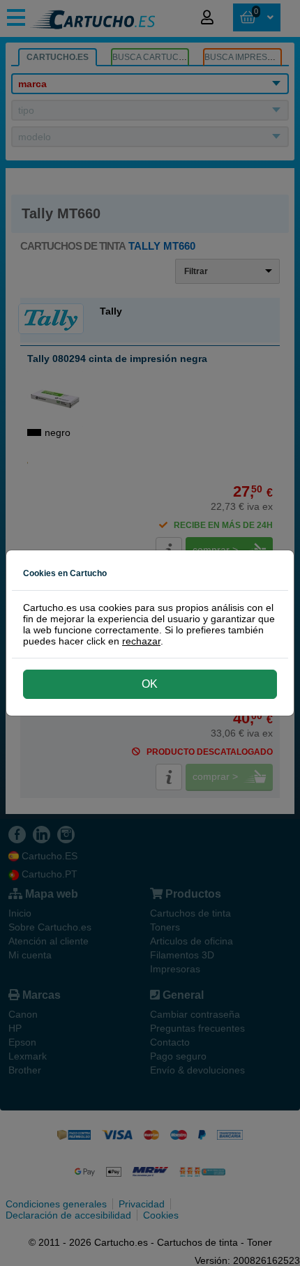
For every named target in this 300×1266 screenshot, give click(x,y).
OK (150, 684)
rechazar (141, 641)
